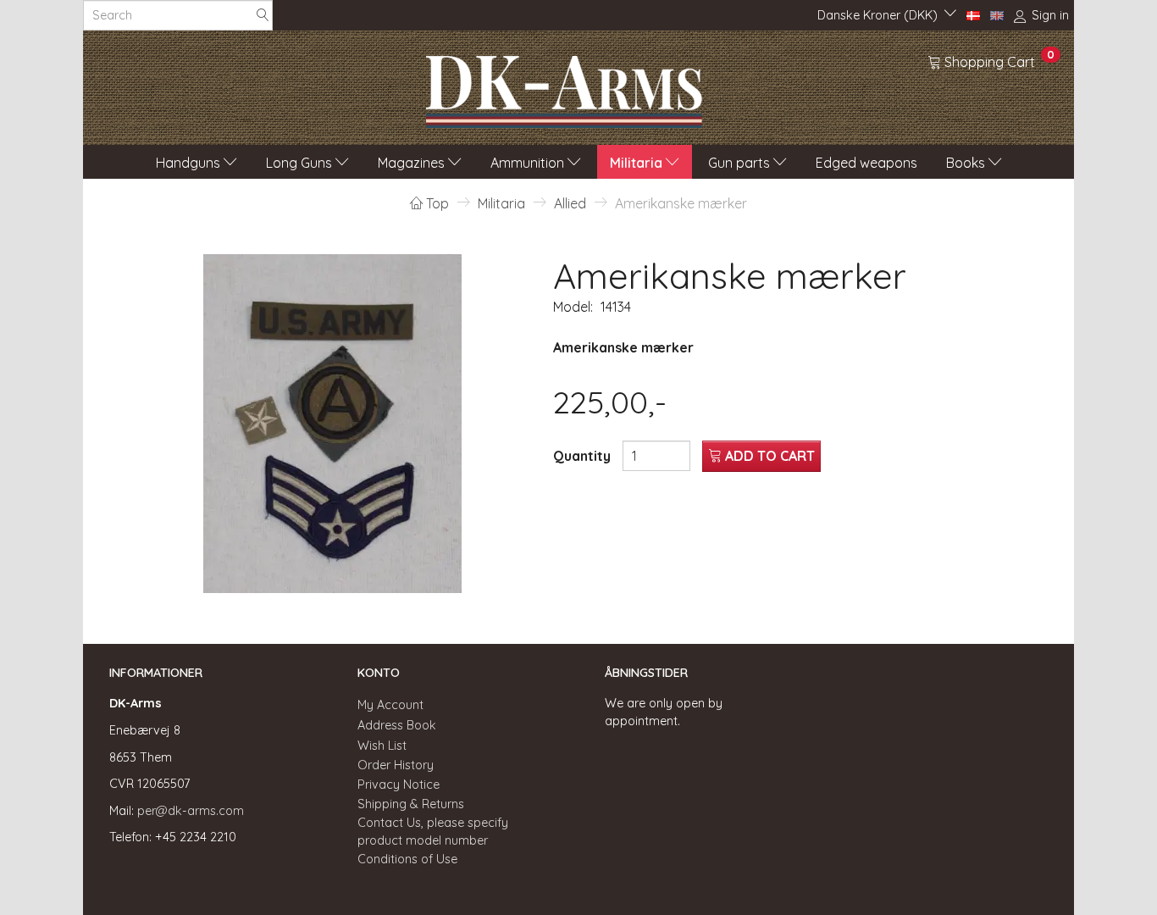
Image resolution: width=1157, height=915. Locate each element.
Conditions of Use (407, 859)
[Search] (262, 16)
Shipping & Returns (410, 804)
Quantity (583, 455)
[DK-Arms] (564, 87)
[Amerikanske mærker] (333, 423)
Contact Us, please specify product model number (432, 831)
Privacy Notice (398, 784)
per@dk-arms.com (190, 810)
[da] (973, 14)
